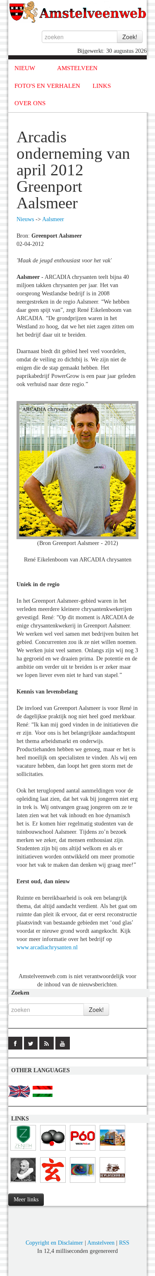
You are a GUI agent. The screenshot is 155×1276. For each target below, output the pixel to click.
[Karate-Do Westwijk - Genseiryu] (53, 1183)
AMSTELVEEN (77, 68)
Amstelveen (100, 1243)
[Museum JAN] (112, 1151)
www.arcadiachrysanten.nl (47, 947)
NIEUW (24, 68)
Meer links (26, 1199)
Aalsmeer (53, 219)
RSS (124, 1243)
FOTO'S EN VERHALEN (47, 86)
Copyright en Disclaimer (54, 1243)
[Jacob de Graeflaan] (23, 1183)
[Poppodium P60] (83, 1151)
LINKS (102, 86)
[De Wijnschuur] (112, 1183)
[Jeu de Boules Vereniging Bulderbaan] (53, 1151)
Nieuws (25, 219)
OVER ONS (29, 103)
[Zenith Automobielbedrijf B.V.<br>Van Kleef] (23, 1151)
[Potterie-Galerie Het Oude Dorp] (83, 1183)
